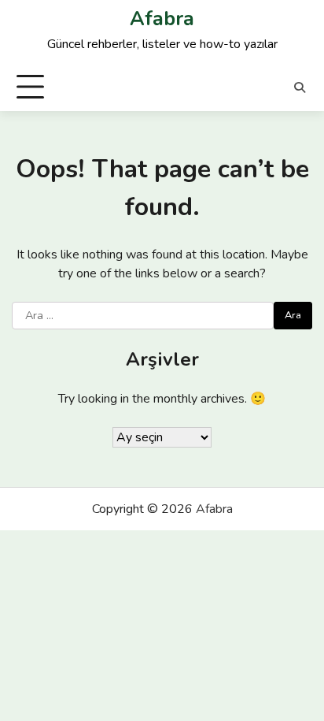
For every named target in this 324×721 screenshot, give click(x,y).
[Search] (299, 87)
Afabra (162, 19)
